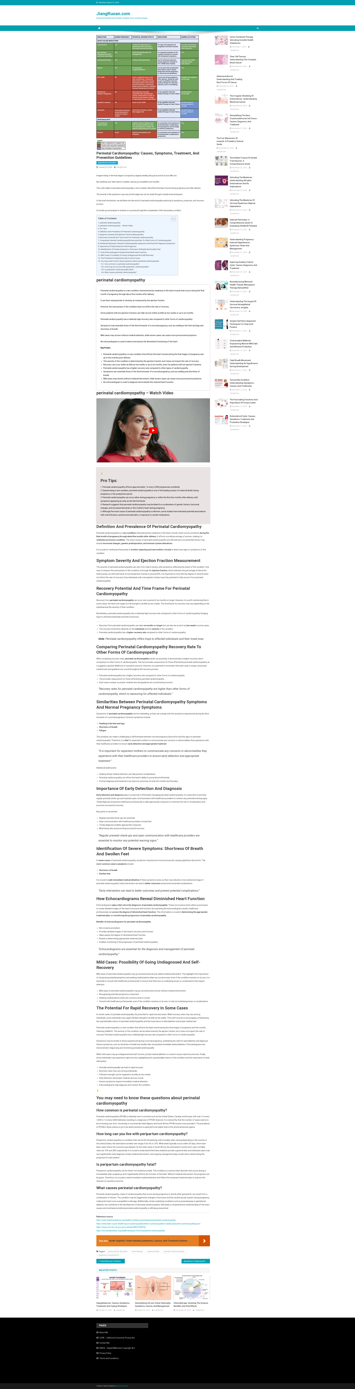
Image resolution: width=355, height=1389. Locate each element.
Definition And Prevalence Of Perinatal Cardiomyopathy (122, 232)
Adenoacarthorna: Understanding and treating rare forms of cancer (229, 79)
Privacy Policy (105, 1353)
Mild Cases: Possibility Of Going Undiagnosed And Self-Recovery (127, 255)
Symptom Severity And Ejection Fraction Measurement (122, 234)
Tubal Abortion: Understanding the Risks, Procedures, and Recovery (112, 1261)
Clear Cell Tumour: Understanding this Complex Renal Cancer (243, 59)
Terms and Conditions (109, 1358)
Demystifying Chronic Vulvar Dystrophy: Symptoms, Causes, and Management (153, 1304)
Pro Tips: (103, 229)
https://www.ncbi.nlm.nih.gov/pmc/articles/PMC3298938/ (121, 1227)
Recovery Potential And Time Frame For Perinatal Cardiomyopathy (126, 237)
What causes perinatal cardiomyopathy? (121, 272)
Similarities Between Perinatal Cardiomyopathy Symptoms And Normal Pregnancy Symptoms (137, 243)
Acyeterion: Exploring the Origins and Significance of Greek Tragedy (197, 1261)
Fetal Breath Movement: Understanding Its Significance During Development (244, 363)
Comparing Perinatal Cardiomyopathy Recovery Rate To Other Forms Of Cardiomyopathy (135, 240)
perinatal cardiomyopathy (110, 223)
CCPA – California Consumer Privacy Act (117, 1338)
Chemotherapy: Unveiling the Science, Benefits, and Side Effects (191, 1304)
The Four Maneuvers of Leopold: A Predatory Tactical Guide (230, 141)
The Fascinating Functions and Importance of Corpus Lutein (244, 401)
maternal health (153, 1251)
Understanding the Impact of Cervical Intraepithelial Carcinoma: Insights (243, 304)
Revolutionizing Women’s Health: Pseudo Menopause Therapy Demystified (242, 285)
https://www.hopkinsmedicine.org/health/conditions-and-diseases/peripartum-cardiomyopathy (136, 1220)
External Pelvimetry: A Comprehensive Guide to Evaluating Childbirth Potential (243, 223)
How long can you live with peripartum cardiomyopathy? (127, 267)
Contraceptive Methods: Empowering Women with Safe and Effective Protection (244, 343)
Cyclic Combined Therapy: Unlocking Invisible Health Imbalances (241, 40)
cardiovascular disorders (117, 1251)
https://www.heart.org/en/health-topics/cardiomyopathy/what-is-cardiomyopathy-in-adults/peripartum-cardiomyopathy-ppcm (148, 1224)
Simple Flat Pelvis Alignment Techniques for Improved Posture (243, 324)
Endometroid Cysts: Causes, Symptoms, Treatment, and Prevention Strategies (242, 419)
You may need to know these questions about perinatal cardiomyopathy (130, 261)
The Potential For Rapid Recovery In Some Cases (120, 258)
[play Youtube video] (153, 430)
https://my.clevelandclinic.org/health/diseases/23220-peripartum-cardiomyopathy (130, 1231)
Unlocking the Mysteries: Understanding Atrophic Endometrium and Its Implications (241, 182)
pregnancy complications (109, 1255)
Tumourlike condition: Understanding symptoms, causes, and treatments (242, 383)
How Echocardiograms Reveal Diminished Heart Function (124, 252)
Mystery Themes (121, 1386)
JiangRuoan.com (113, 13)
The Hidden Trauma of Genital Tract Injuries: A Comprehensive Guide (243, 161)
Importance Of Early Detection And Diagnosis (118, 246)
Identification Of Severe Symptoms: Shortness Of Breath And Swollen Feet (131, 249)
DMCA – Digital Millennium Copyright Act (117, 1348)
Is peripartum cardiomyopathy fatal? (119, 269)
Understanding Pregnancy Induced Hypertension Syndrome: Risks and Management (242, 244)
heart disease (137, 1251)
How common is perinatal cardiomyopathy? (122, 264)
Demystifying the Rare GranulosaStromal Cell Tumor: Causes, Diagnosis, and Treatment (244, 120)
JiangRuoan (121, 167)
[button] (172, 219)
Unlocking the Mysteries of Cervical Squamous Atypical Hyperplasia (242, 203)
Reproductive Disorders (107, 163)
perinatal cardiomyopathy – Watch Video (116, 226)
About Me (103, 1332)
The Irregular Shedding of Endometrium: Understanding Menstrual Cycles (243, 99)
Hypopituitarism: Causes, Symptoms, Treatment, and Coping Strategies (113, 1304)
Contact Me (104, 1343)
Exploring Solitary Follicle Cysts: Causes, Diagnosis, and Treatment (243, 265)
